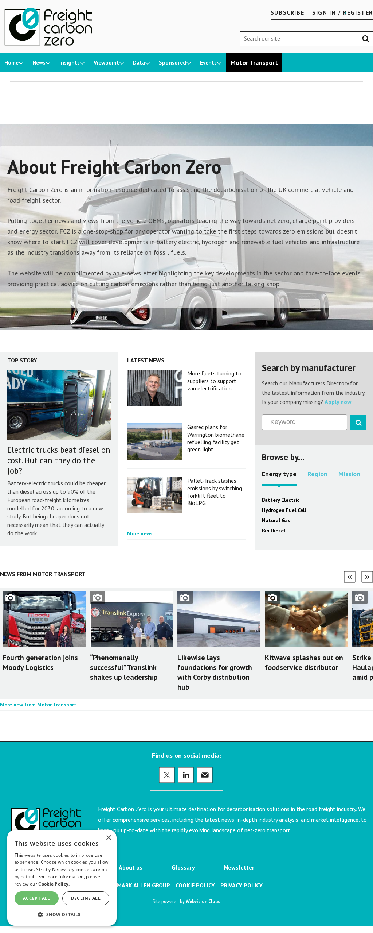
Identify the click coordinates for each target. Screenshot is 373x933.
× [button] (108, 838)
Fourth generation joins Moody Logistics (40, 662)
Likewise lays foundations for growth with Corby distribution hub (214, 672)
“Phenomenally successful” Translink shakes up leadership (124, 667)
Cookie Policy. (54, 884)
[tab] (279, 477)
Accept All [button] (36, 898)
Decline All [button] (86, 898)
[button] (62, 914)
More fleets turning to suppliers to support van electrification (214, 381)
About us (130, 867)
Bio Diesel (273, 530)
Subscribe (287, 12)
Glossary (183, 867)
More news (140, 533)
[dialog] (62, 878)
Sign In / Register (342, 12)
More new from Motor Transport (38, 704)
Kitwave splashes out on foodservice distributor (304, 662)
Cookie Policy (195, 885)
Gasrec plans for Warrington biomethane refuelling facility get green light (215, 438)
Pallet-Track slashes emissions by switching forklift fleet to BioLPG (214, 491)
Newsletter (239, 867)
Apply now (338, 401)
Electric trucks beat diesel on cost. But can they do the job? (58, 460)
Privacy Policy (241, 885)
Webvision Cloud (203, 901)
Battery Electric (280, 500)
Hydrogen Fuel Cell (284, 510)
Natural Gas (276, 520)
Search (367, 37)
